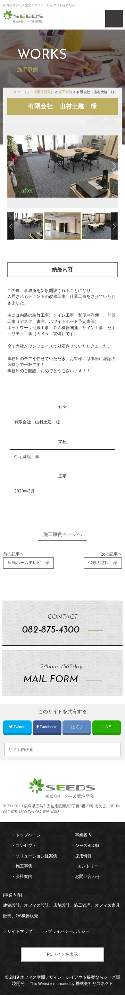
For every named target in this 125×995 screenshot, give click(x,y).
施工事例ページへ (62, 534)
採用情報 (83, 856)
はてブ (77, 727)
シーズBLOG (87, 845)
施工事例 (24, 866)
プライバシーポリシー (69, 931)
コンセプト (26, 845)
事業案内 (83, 835)
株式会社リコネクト (94, 983)
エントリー (87, 866)
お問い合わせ (87, 876)
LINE (106, 727)
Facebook (48, 727)
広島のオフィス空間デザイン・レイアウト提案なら (39, 5)
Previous (11, 166)
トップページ (28, 835)
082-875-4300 (15, 812)
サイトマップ (19, 931)
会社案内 (24, 876)
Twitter (19, 727)
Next (114, 166)
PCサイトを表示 (62, 954)
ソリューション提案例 (36, 856)
